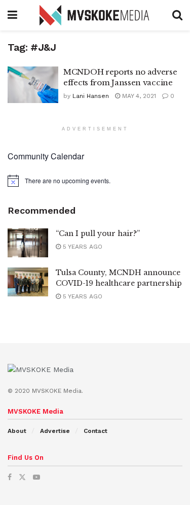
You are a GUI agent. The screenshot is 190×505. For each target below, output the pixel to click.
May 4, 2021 (138, 95)
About (17, 430)
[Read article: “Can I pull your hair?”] (28, 242)
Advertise (55, 430)
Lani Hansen (90, 95)
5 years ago (81, 246)
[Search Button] (177, 15)
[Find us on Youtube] (36, 477)
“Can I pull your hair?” (98, 233)
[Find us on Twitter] (22, 477)
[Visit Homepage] (95, 15)
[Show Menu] (12, 15)
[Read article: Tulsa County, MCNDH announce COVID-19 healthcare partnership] (28, 281)
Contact (95, 430)
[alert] (95, 181)
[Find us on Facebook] (10, 477)
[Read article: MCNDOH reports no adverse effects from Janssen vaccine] (33, 84)
